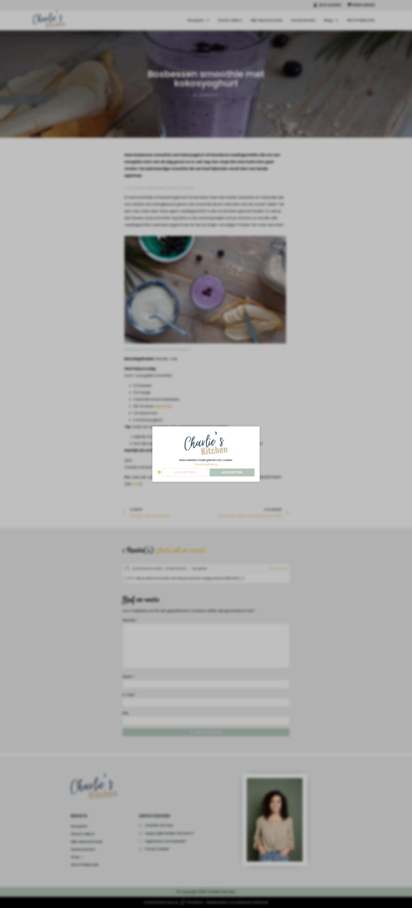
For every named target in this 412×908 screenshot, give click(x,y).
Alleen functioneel (185, 472)
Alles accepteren (232, 472)
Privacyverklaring (206, 464)
